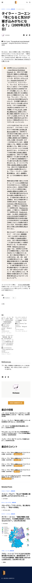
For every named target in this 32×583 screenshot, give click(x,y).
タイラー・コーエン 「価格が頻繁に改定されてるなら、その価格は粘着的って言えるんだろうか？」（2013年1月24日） (16, 519)
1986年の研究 (21, 238)
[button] (2, 2)
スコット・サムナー (6, 491)
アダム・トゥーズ (5, 550)
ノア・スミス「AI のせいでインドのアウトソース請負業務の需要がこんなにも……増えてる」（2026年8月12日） (16, 414)
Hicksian (7, 35)
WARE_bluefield (6, 478)
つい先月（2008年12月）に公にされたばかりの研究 (17, 215)
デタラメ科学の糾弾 (24, 285)
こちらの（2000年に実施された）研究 (17, 111)
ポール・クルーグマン (6, 502)
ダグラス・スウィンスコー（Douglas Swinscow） (17, 79)
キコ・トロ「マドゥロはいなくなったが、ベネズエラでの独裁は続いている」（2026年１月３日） (16, 476)
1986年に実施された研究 (15, 191)
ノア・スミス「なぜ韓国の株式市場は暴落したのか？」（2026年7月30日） (15, 426)
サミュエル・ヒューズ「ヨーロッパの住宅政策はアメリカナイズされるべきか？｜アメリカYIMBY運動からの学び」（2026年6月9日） (16, 433)
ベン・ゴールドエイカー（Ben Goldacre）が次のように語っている (16, 59)
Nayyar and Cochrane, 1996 (16, 203)
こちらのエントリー (8, 288)
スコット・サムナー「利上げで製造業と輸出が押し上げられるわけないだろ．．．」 (16, 495)
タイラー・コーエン (6, 9)
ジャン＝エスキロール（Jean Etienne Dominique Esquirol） (17, 70)
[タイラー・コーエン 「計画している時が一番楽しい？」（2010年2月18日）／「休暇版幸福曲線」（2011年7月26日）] (8, 324)
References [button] (6, 362)
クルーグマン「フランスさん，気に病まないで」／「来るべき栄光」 (16, 506)
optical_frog (18, 454)
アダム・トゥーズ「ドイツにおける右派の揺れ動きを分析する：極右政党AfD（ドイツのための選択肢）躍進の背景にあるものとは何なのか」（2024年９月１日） (16, 557)
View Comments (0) (16, 403)
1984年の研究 (18, 263)
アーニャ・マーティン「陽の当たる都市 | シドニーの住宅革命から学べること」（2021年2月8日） (16, 421)
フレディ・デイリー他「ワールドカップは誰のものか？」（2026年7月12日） (15, 439)
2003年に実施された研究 (19, 165)
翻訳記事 (13, 9)
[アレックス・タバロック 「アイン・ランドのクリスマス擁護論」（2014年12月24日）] (22, 324)
